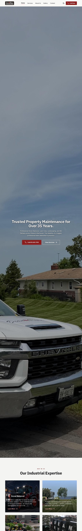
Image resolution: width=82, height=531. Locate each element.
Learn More (13, 509)
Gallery (45, 3)
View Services (51, 242)
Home (23, 3)
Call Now (71, 3)
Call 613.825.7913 (32, 242)
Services (30, 3)
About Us (38, 3)
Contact (52, 3)
